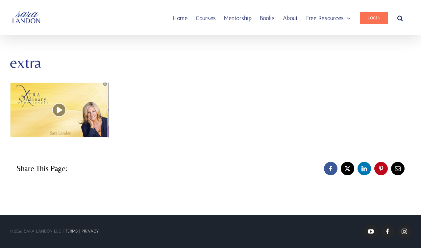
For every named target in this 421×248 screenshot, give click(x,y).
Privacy (90, 231)
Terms (72, 231)
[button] (400, 17)
